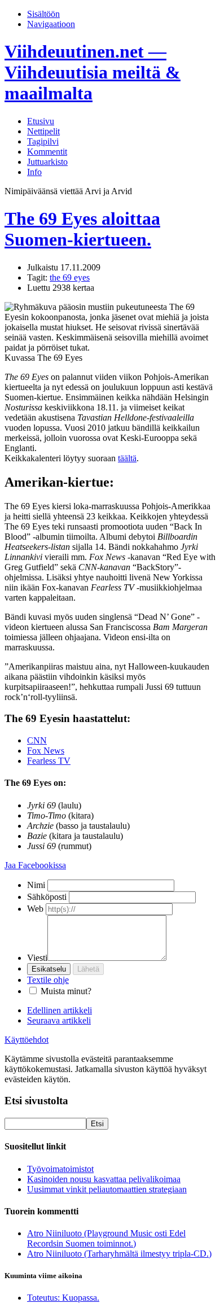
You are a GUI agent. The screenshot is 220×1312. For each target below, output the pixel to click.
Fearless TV (49, 761)
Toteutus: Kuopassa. (63, 1297)
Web (35, 908)
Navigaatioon (51, 24)
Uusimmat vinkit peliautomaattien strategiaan (107, 1189)
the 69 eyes (70, 277)
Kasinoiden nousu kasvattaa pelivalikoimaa (104, 1179)
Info (34, 172)
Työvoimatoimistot (60, 1169)
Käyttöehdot (27, 1039)
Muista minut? (66, 991)
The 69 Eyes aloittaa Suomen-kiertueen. (82, 229)
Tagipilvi (43, 141)
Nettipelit (43, 131)
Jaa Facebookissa (35, 865)
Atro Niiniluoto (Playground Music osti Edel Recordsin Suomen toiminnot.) (106, 1238)
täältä (127, 458)
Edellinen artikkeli (59, 1010)
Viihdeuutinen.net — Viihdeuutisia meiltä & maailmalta (93, 72)
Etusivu (40, 121)
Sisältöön (43, 14)
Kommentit (47, 151)
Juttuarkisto (47, 162)
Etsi (97, 1123)
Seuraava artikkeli (59, 1020)
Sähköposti (47, 897)
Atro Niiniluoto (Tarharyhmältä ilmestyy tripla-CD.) (119, 1253)
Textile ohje (48, 980)
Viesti (37, 958)
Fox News (45, 750)
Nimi (36, 885)
